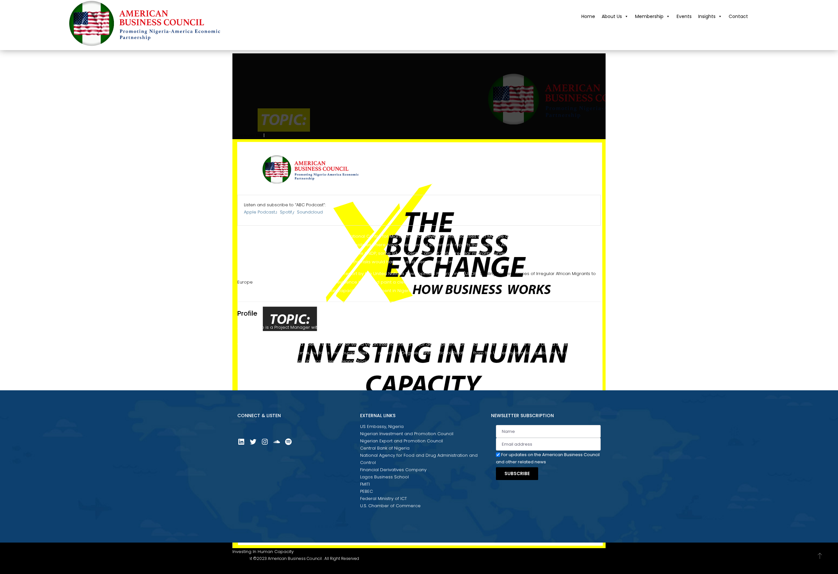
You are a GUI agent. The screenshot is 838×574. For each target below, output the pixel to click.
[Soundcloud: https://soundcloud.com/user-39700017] (277, 444)
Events (684, 16)
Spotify (287, 212)
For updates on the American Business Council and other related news (548, 458)
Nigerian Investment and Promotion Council (406, 434)
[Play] (240, 561)
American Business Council (295, 558)
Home (588, 16)
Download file (247, 135)
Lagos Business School (384, 477)
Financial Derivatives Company (393, 470)
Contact (738, 16)
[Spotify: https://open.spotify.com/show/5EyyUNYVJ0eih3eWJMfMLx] (288, 444)
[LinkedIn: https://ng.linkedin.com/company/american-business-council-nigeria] (241, 444)
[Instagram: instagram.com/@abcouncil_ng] (265, 444)
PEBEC (366, 491)
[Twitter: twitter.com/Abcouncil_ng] (253, 444)
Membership (649, 16)
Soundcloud (310, 212)
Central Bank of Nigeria (385, 448)
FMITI (365, 484)
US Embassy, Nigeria (382, 426)
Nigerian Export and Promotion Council (401, 441)
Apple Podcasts (260, 212)
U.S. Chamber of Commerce (390, 506)
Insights (707, 16)
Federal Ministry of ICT (383, 498)
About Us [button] (612, 16)
